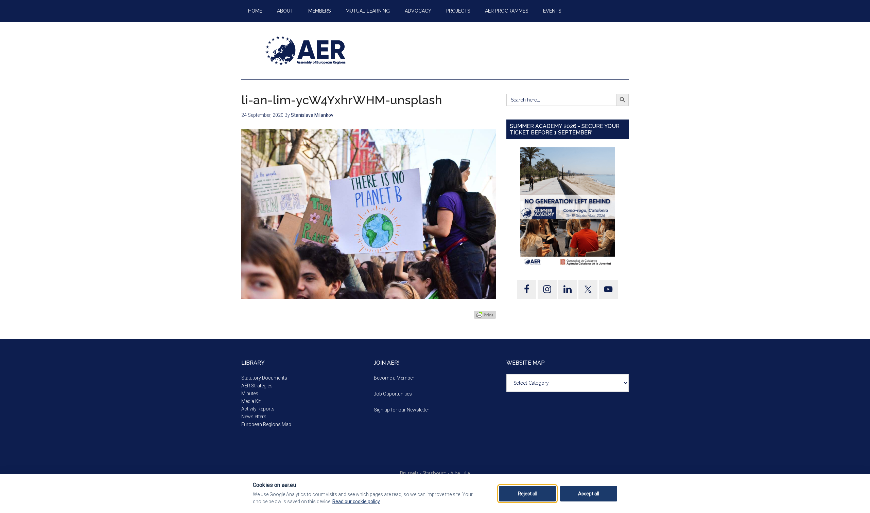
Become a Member (394, 378)
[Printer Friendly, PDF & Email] (485, 315)
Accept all (588, 493)
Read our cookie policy (356, 501)
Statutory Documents (264, 378)
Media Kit (251, 401)
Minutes (249, 393)
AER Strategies (257, 385)
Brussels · (411, 473)
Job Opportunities (393, 394)
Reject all (527, 493)
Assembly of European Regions (305, 50)
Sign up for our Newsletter (401, 410)
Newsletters (253, 416)
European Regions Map (266, 424)
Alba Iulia (460, 473)
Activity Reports (258, 408)
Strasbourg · (436, 473)
